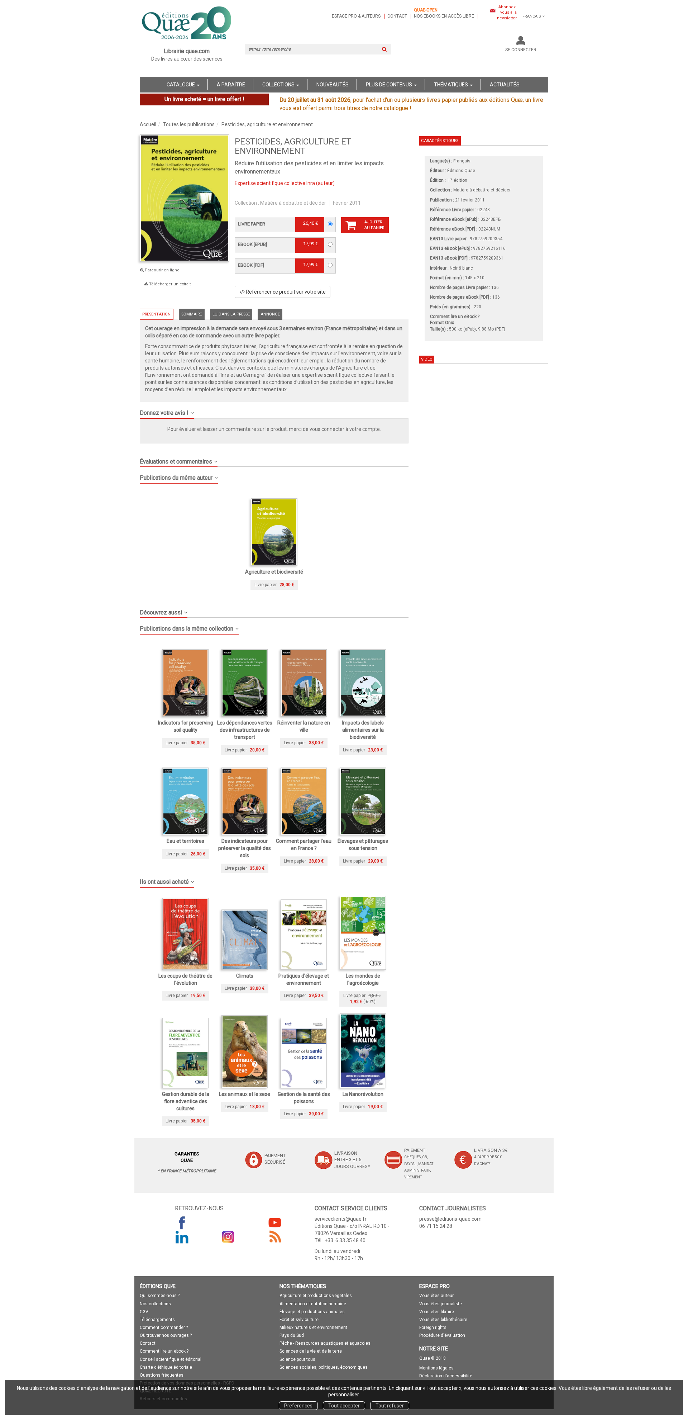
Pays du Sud (292, 1335)
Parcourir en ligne (162, 270)
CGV (144, 1311)
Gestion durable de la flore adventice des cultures (185, 1101)
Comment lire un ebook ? (164, 1351)
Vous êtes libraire (436, 1311)
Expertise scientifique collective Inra (275, 183)
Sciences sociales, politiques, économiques (324, 1367)
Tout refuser (390, 1406)
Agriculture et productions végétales (316, 1295)
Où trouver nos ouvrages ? (166, 1335)
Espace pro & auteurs (356, 16)
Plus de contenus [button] (389, 84)
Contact (397, 16)
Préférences (298, 1406)
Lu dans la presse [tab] (231, 314)
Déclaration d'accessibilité (445, 1375)
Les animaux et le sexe (244, 1094)
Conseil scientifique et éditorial (170, 1359)
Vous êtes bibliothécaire (443, 1319)
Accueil (148, 124)
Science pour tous (297, 1359)
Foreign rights (432, 1327)
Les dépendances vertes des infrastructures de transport (244, 730)
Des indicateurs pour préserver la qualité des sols (244, 848)
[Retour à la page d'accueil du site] (187, 23)
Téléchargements (157, 1319)
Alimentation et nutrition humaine (313, 1303)
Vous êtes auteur (436, 1295)
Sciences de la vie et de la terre (311, 1351)
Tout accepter (344, 1406)
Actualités (505, 84)
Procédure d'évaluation (442, 1335)
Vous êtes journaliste (440, 1303)
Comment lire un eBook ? (454, 316)
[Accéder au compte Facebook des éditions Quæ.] (182, 1222)
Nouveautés (332, 84)
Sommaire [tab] (191, 314)
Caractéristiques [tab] (439, 140)
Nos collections (155, 1303)
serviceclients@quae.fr (341, 1219)
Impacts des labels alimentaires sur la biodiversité (363, 730)
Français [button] (531, 16)
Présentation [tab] (156, 314)
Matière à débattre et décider (293, 203)
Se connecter (520, 49)
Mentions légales (436, 1368)
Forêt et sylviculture (299, 1319)
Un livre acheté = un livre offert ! (204, 99)
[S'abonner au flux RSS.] (275, 1237)
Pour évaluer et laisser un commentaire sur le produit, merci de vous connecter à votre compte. (274, 429)
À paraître (231, 84)
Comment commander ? (164, 1327)
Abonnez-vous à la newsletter (507, 12)
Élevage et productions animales (312, 1311)
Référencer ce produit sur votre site (285, 292)
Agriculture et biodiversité (274, 572)
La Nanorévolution (363, 1094)
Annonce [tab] (270, 314)
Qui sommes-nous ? (160, 1295)
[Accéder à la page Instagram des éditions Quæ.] (228, 1237)
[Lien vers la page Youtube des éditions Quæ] (275, 1222)
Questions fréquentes (161, 1375)
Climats (244, 976)
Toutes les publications (189, 124)
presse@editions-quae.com (450, 1219)
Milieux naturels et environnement (313, 1327)
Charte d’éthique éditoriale (166, 1367)
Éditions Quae (461, 170)
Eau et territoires (185, 841)
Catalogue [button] (181, 84)
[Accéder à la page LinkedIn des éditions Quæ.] (182, 1237)
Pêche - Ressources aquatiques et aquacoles (325, 1343)
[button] (274, 410)
